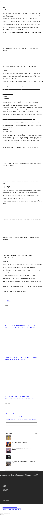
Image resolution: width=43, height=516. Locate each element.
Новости (6, 361)
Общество (5, 96)
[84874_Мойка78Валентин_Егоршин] (11, 63)
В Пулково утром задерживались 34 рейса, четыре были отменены (21, 89)
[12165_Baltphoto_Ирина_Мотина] (11, 234)
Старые (8, 300)
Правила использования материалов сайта (12, 509)
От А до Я (8, 302)
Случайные (9, 301)
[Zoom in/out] (8, 513)
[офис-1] (11, 252)
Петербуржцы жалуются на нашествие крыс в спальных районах (21, 147)
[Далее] (3, 514)
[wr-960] (19, 393)
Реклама (4, 497)
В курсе (4, 7)
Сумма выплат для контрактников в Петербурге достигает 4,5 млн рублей (20, 426)
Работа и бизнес (6, 186)
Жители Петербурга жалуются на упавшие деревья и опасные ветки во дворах (21, 423)
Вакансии (4, 498)
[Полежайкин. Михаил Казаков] (11, 45)
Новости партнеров (21, 433)
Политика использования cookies (10, 507)
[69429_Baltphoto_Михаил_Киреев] (11, 216)
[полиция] (19, 322)
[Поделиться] (3, 513)
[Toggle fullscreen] (5, 513)
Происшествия (6, 129)
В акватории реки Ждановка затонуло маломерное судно (19, 86)
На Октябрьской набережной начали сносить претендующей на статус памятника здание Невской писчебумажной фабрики (20, 398)
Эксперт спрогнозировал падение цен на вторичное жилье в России (22, 32)
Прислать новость (6, 500)
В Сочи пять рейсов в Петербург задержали (15, 291)
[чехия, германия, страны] (19, 354)
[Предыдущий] (1, 514)
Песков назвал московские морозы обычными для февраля (19, 66)
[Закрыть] (1, 513)
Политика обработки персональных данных (12, 508)
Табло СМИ (5, 490)
